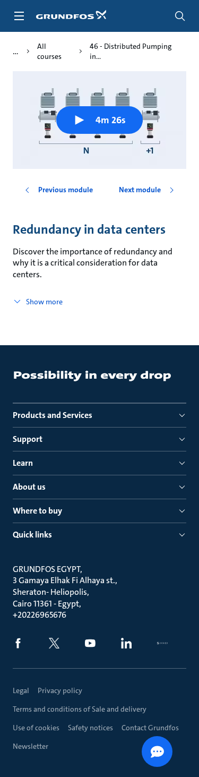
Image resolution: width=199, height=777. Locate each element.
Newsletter (30, 746)
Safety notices (90, 727)
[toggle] (19, 16)
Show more (44, 301)
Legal (21, 690)
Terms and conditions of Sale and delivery (79, 709)
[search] (180, 16)
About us (29, 486)
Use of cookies (36, 727)
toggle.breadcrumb (16, 51)
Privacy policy (60, 690)
